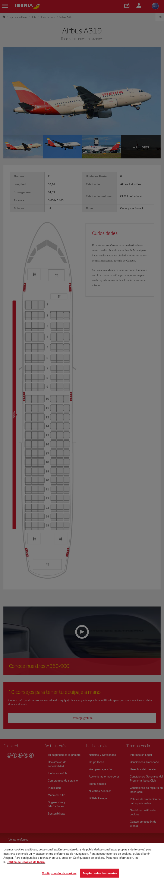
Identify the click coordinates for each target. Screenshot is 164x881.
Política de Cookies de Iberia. (26, 862)
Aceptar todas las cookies (99, 873)
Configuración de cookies (59, 873)
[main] (82, 862)
